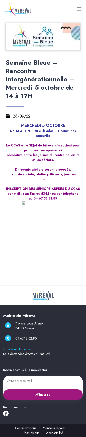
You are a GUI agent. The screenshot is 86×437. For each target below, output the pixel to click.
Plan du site (32, 433)
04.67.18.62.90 (26, 338)
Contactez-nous (25, 428)
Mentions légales (54, 428)
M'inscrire (43, 394)
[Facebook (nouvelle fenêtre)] (6, 414)
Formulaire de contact (17, 349)
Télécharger (44, 47)
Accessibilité (54, 433)
